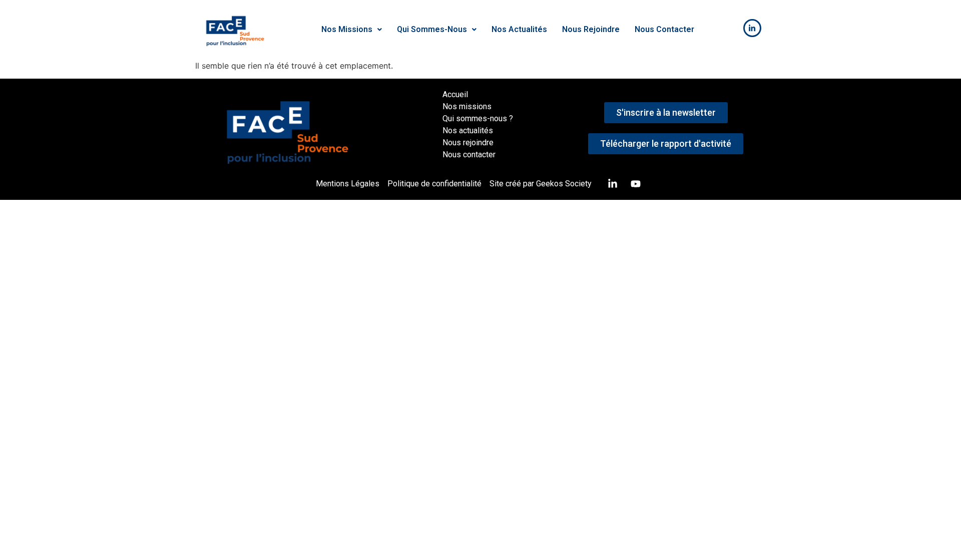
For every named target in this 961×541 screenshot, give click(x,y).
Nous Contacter (664, 29)
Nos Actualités (519, 29)
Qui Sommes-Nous (432, 29)
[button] (351, 29)
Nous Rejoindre (591, 29)
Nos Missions (346, 29)
